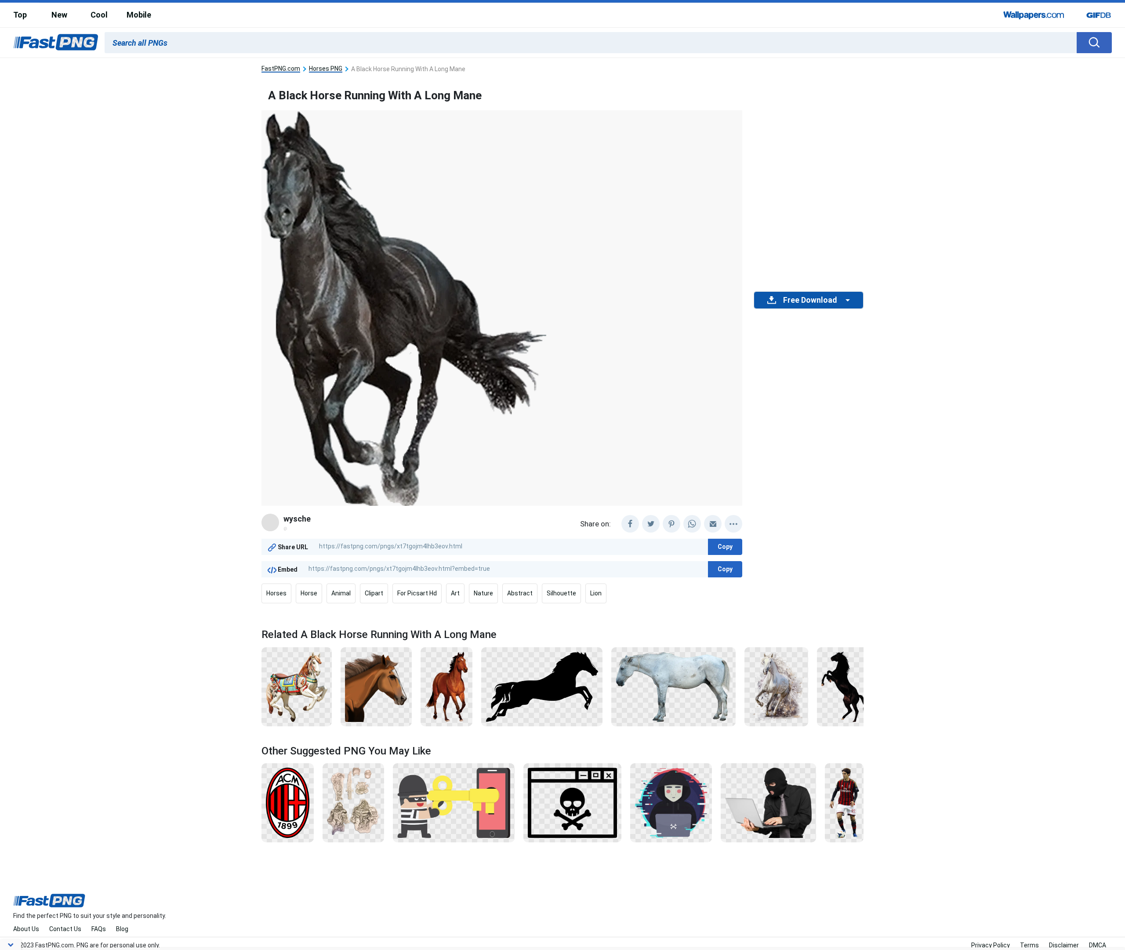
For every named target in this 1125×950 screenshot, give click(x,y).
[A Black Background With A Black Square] (542, 685)
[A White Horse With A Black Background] (673, 685)
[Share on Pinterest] (671, 524)
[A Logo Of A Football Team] (287, 802)
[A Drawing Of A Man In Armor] (353, 802)
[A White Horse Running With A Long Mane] (776, 685)
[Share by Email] (713, 524)
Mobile (139, 14)
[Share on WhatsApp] (692, 524)
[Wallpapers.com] (1034, 15)
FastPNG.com (280, 68)
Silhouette (561, 593)
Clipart (374, 593)
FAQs (98, 928)
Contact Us (65, 928)
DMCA (1097, 945)
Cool (99, 14)
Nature (483, 593)
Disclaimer (1064, 945)
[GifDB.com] (1098, 15)
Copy (725, 546)
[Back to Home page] (55, 42)
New (59, 14)
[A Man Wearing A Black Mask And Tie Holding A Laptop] (768, 802)
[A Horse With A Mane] (376, 685)
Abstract (520, 593)
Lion (596, 593)
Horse (309, 593)
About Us (26, 928)
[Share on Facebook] (630, 524)
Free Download (810, 300)
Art (455, 593)
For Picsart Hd (417, 593)
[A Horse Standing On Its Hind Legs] (845, 685)
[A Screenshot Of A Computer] (572, 802)
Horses (276, 593)
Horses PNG (325, 68)
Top (20, 14)
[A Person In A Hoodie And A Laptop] (671, 802)
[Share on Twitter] (651, 524)
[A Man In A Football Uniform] (844, 802)
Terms (1029, 945)
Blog (122, 928)
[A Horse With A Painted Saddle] (296, 685)
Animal (341, 593)
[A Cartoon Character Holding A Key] (453, 802)
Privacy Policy (990, 945)
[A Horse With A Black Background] (446, 685)
